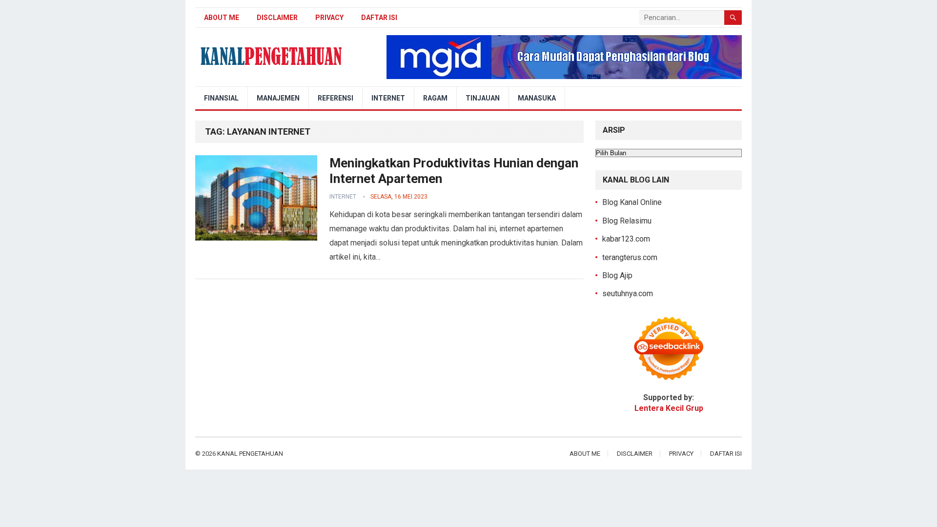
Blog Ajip (617, 275)
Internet (388, 98)
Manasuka (537, 98)
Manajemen (278, 98)
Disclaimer (277, 17)
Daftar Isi (379, 17)
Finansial (221, 98)
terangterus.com (629, 257)
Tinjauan (483, 98)
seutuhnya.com (627, 293)
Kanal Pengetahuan (250, 453)
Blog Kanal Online (632, 202)
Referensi (335, 98)
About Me (221, 17)
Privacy (329, 17)
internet (342, 196)
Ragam (435, 98)
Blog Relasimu (627, 220)
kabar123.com (626, 238)
